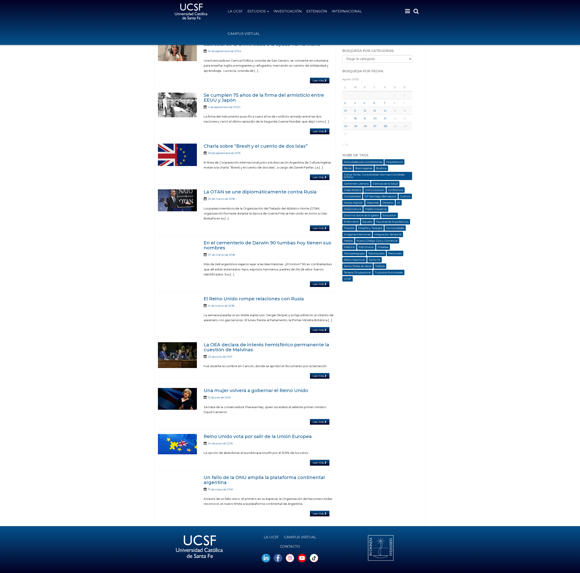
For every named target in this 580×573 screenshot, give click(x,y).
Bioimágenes (363, 168)
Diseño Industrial (376, 209)
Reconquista (376, 253)
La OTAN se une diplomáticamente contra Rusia (260, 192)
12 (365, 110)
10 (345, 110)
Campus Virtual (244, 33)
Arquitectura (394, 162)
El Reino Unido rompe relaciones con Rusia (254, 298)
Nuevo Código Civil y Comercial (377, 240)
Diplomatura (352, 209)
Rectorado (395, 253)
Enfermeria (351, 221)
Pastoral (349, 247)
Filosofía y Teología (370, 228)
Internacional (347, 11)
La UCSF (235, 11)
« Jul (345, 144)
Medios (348, 240)
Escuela (367, 221)
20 (375, 118)
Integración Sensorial (387, 234)
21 (385, 118)
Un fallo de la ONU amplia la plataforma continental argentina (264, 480)
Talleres (380, 266)
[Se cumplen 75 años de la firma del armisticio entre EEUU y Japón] (177, 105)
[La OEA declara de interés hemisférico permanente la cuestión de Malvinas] (177, 355)
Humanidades (395, 228)
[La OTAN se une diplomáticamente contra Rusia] (177, 200)
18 (355, 118)
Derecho (387, 202)
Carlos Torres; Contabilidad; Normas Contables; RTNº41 (374, 176)
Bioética (381, 168)
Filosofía (349, 228)
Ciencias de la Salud (385, 183)
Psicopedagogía (354, 253)
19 (365, 118)
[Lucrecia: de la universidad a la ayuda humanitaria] (177, 51)
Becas (347, 168)
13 (374, 110)
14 (385, 110)
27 (375, 126)
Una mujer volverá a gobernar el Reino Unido (256, 390)
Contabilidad (352, 196)
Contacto (290, 546)
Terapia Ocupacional (357, 272)
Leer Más (319, 80)
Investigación (287, 11)
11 (355, 110)
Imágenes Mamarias (357, 234)
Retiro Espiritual (354, 259)
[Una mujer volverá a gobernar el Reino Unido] (177, 399)
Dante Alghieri (353, 202)
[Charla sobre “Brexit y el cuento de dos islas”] (177, 155)
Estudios (257, 11)
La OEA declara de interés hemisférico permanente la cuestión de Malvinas (266, 347)
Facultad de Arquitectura (392, 221)
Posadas (383, 247)
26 (365, 126)
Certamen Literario (356, 183)
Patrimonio (366, 247)
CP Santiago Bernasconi (380, 196)
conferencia (395, 190)
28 (385, 126)
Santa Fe (374, 259)
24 (346, 126)
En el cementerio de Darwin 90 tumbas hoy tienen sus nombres (267, 245)
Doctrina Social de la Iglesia (361, 215)
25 (355, 126)
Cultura (405, 196)
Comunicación (374, 190)
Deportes (373, 202)
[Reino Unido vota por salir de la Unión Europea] (177, 444)
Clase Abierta (352, 190)
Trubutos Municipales (389, 272)
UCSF (347, 278)
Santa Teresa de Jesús (357, 266)
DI (398, 202)
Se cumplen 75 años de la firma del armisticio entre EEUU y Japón (264, 97)
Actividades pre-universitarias (363, 162)
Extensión (316, 11)
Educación (389, 215)
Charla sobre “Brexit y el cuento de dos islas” (256, 146)
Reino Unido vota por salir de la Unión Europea (258, 436)
